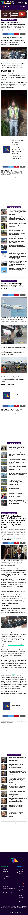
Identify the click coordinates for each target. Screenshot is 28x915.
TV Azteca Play (9, 7)
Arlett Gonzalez (7, 30)
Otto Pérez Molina (21, 721)
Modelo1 (4, 174)
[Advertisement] (14, 192)
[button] (26, 3)
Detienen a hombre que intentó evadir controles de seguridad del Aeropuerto (12, 173)
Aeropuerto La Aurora (8, 410)
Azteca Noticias (7, 291)
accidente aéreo (18, 409)
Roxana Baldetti (12, 722)
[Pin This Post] (17, 34)
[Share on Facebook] (5, 34)
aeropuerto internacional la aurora (12, 171)
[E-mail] (4, 164)
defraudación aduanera (8, 721)
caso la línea (17, 719)
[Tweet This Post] (11, 34)
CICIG (13, 674)
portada (9, 174)
